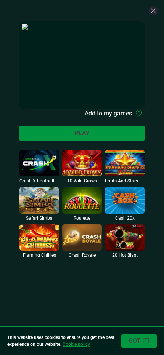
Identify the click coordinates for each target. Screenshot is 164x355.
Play (82, 133)
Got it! (139, 340)
